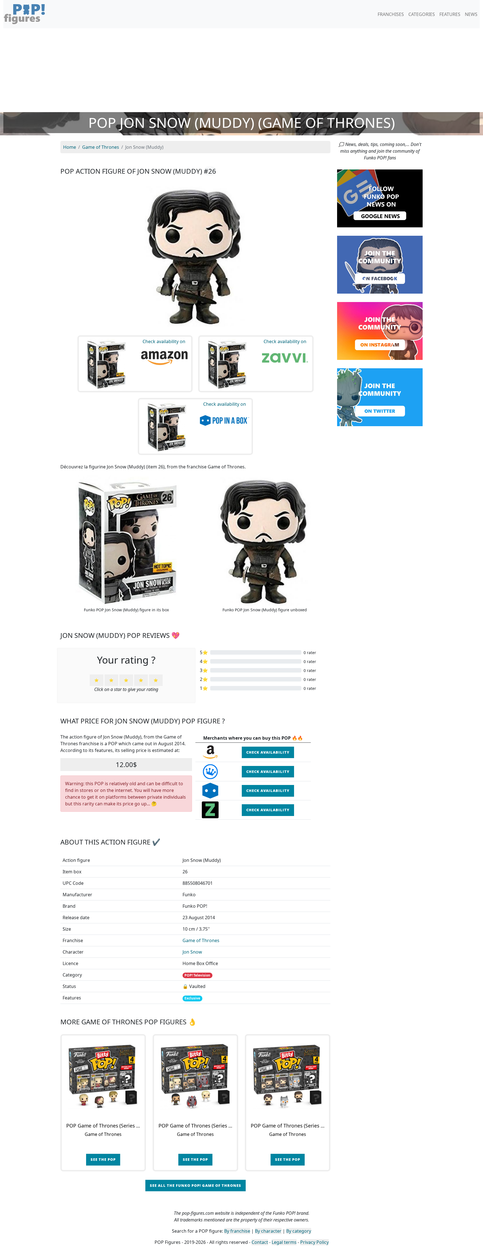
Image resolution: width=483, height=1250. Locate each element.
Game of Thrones (201, 940)
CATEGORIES (421, 14)
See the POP (103, 1159)
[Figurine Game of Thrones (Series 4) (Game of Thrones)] (103, 1077)
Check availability (268, 752)
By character (268, 1231)
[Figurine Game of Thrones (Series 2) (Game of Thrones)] (195, 1077)
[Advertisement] (241, 70)
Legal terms (284, 1242)
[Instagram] (380, 330)
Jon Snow (192, 952)
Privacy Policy (314, 1242)
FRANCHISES (391, 14)
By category (298, 1231)
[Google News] (380, 198)
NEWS (471, 14)
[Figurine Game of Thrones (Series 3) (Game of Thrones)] (287, 1077)
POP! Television (197, 975)
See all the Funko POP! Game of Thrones (195, 1185)
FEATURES (449, 14)
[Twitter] (380, 397)
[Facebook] (380, 264)
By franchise (237, 1231)
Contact (260, 1242)
